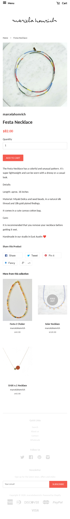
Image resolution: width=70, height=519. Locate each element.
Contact (35, 436)
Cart (64, 3)
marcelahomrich (34, 495)
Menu (10, 3)
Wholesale (35, 440)
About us (35, 432)
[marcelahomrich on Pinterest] (39, 458)
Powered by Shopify (52, 495)
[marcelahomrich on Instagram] (48, 458)
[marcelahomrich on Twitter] (22, 458)
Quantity (7, 139)
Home (5, 38)
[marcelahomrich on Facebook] (31, 458)
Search (35, 427)
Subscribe (58, 484)
